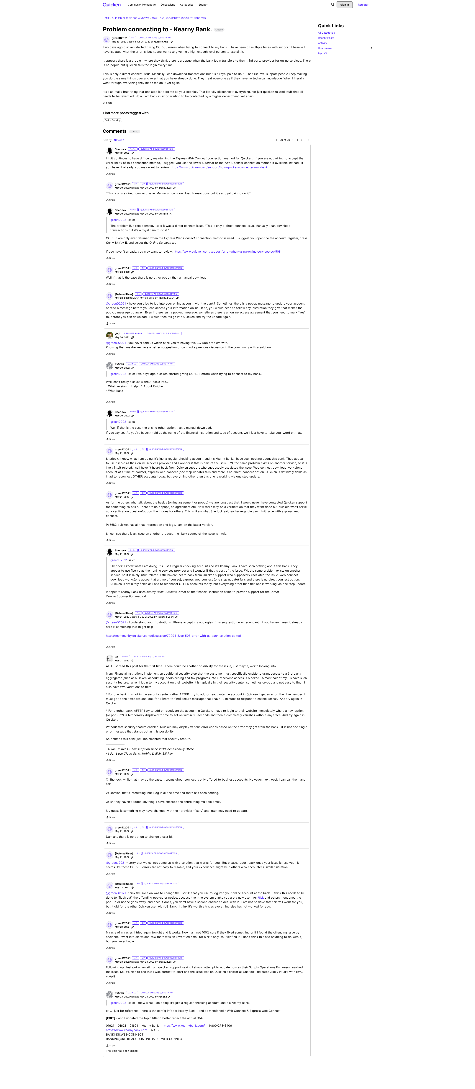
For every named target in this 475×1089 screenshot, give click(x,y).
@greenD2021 (116, 303)
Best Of (322, 53)
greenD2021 (118, 374)
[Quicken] (112, 4)
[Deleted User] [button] (124, 294)
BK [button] (116, 656)
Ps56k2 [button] (120, 364)
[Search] (333, 4)
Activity (322, 43)
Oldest (118, 140)
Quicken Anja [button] (161, 41)
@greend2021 (115, 862)
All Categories (326, 32)
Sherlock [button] (120, 149)
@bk (261, 897)
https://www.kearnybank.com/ (184, 1025)
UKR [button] (117, 333)
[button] (106, 39)
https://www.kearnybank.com (126, 1030)
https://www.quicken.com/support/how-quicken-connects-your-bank (219, 167)
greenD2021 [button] (119, 38)
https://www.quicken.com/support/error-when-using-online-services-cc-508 (227, 251)
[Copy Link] (171, 41)
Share (107, 103)
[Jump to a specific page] (308, 140)
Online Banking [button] (112, 120)
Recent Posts (326, 37)
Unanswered (345, 48)
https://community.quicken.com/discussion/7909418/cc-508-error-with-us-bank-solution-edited (173, 635)
